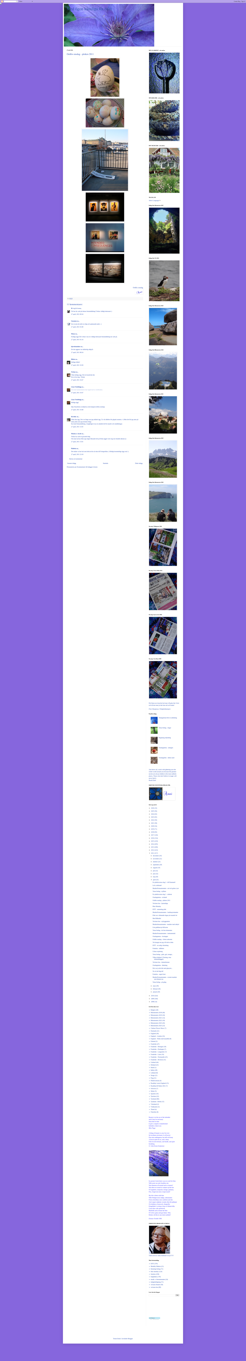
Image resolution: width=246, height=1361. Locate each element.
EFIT (152, 1263)
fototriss (153, 1274)
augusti (155, 867)
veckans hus (154, 1287)
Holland (153, 1065)
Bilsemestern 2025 (156, 1025)
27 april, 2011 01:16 (77, 339)
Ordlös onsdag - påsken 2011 (161, 900)
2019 (153, 829)
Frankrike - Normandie (158, 1057)
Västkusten (154, 1107)
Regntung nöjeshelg (165, 738)
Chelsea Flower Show (157, 1028)
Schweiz (153, 1088)
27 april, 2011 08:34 (77, 352)
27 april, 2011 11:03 (77, 427)
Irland (152, 1067)
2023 (153, 817)
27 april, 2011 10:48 (77, 410)
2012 (153, 850)
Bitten (73, 359)
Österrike (153, 1112)
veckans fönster (155, 1284)
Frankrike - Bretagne (157, 1046)
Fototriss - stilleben (158, 948)
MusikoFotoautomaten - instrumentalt (164, 933)
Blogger (130, 1338)
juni (154, 874)
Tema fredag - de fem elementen (162, 930)
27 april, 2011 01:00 (77, 327)
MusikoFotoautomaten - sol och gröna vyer (166, 888)
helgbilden (154, 1277)
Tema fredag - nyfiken (159, 891)
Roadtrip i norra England (158, 1083)
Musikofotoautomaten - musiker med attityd (166, 924)
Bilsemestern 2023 (156, 1023)
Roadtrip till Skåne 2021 (158, 1086)
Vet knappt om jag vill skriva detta (163, 942)
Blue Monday (157, 906)
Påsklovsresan (155, 1080)
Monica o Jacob (76, 433)
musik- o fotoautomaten (158, 1279)
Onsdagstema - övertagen (160, 936)
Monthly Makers (156, 1266)
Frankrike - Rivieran (157, 1060)
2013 (153, 847)
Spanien (153, 1094)
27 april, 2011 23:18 (77, 454)
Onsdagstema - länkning (160, 965)
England (153, 1033)
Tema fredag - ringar (165, 728)
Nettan (73, 372)
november (156, 859)
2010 (153, 996)
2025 (153, 811)
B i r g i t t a (75, 308)
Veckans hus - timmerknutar (161, 962)
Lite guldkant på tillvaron (160, 927)
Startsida (105, 463)
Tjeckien (153, 1096)
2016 (153, 838)
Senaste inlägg (71, 463)
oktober (155, 862)
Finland (153, 1041)
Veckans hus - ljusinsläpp (160, 903)
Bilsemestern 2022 (156, 1020)
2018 (153, 832)
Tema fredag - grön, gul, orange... (163, 954)
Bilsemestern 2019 (156, 1015)
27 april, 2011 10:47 (77, 380)
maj (154, 877)
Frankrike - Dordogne (157, 1049)
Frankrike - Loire (156, 1054)
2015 (153, 841)
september (156, 864)
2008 (153, 1001)
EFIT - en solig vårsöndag (160, 945)
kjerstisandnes (75, 346)
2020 (153, 826)
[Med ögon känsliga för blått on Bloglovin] (154, 1319)
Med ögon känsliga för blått (89, 8)
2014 (153, 844)
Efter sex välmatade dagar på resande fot (165, 915)
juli (154, 871)
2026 (153, 808)
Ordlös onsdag (138, 288)
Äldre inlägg (139, 463)
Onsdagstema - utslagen (166, 748)
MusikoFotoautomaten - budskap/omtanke (165, 912)
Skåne (152, 1091)
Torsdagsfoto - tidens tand (166, 758)
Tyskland (153, 1099)
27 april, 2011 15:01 (77, 441)
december (156, 856)
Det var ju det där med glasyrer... (162, 968)
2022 (153, 820)
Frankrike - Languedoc (158, 1052)
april (154, 880)
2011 (153, 853)
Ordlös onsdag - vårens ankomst (162, 939)
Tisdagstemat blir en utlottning (168, 718)
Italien (152, 1070)
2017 (153, 835)
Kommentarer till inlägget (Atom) (87, 467)
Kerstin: (73, 416)
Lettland (153, 1073)
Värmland (154, 1104)
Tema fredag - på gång (159, 982)
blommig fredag (155, 1269)
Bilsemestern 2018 (156, 1012)
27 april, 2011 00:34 (77, 314)
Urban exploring (158, 951)
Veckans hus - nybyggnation (161, 921)
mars (154, 986)
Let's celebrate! (157, 885)
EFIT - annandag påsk (159, 909)
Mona (73, 334)
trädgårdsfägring (156, 1282)
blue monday (155, 1271)
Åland (152, 1109)
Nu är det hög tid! (158, 971)
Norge (153, 1075)
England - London (156, 1036)
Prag (152, 1078)
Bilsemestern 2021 (156, 1018)
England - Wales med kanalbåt (160, 1039)
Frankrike (154, 1044)
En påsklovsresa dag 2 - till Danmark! (164, 882)
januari (155, 992)
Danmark (153, 1031)
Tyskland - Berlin (156, 1101)
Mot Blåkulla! (157, 918)
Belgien (153, 1010)
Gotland (153, 1062)
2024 (153, 814)
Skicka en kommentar (75, 459)
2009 (153, 998)
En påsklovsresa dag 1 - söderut (162, 894)
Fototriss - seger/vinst (159, 974)
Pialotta (73, 448)
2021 (153, 823)
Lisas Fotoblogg (76, 387)
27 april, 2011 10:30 (77, 365)
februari (155, 989)
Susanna (74, 321)
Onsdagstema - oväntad (160, 897)
